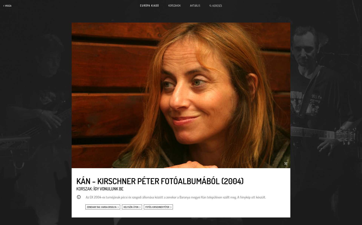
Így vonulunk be (108, 188)
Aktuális (195, 5)
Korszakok (174, 5)
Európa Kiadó (149, 5)
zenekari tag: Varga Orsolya (102, 207)
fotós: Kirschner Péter (157, 207)
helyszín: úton (130, 207)
